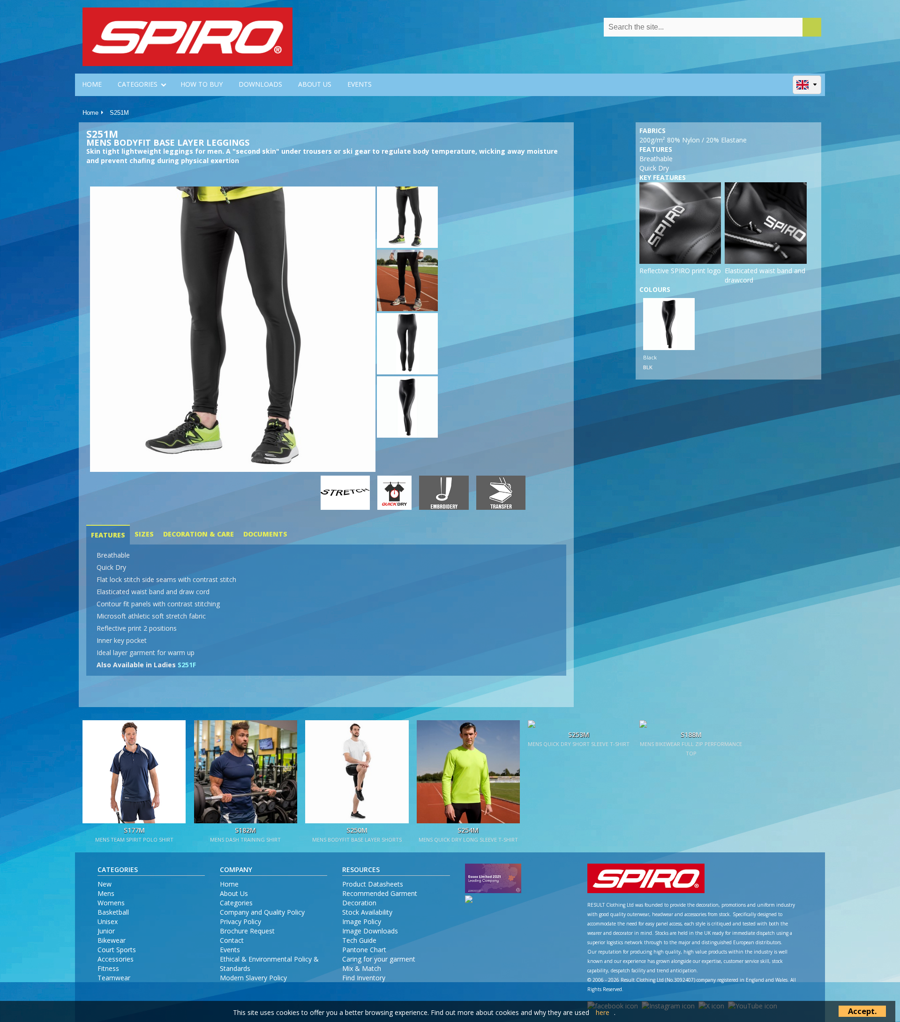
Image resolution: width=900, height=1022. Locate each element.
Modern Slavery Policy (253, 977)
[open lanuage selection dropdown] (807, 84)
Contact (232, 940)
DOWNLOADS (260, 84)
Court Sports (117, 949)
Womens (111, 902)
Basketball (113, 912)
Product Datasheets (372, 884)
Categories (236, 902)
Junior (106, 930)
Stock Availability (367, 912)
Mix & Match (361, 968)
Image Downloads (370, 930)
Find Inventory (363, 977)
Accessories (116, 959)
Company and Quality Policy (262, 912)
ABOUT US (314, 84)
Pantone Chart (364, 949)
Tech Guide (359, 940)
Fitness (108, 968)
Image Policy (361, 921)
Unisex (108, 921)
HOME (92, 84)
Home (90, 112)
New (105, 884)
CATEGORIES (138, 84)
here (602, 1012)
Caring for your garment (378, 959)
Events (230, 949)
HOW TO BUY (201, 84)
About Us (234, 893)
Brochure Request (247, 930)
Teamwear (114, 977)
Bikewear (112, 940)
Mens (106, 893)
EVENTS (359, 84)
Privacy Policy (240, 921)
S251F (187, 664)
